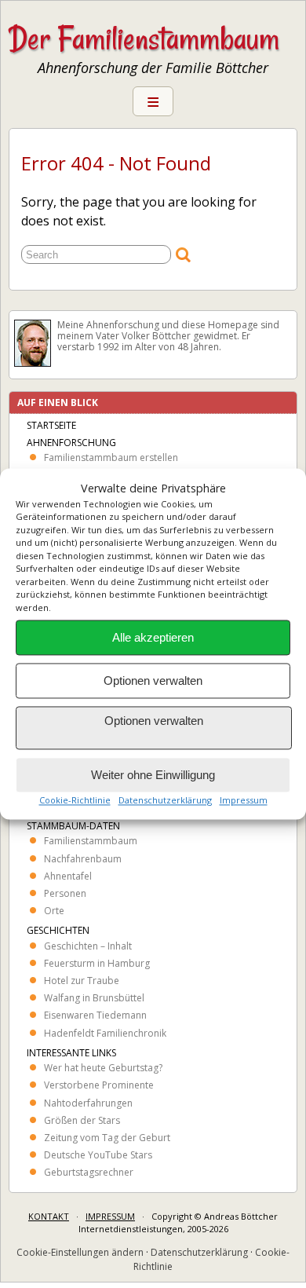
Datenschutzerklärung (165, 801)
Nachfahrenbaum (83, 858)
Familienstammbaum (90, 840)
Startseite (51, 425)
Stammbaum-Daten (73, 825)
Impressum (244, 801)
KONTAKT (48, 1216)
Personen (65, 893)
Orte (54, 910)
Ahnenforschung (71, 442)
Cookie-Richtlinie (75, 801)
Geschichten (58, 930)
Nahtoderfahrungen (88, 1103)
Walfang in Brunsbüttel (94, 997)
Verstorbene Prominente (99, 1085)
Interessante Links (71, 1052)
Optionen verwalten (153, 680)
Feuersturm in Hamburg (97, 963)
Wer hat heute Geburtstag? (103, 1067)
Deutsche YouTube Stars (98, 1155)
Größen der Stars (82, 1120)
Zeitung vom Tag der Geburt (107, 1137)
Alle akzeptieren (153, 637)
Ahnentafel (68, 876)
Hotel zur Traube (81, 980)
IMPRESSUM (110, 1216)
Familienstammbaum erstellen (111, 457)
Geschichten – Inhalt (88, 946)
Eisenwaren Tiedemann (95, 1015)
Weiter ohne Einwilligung (153, 774)
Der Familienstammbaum (144, 38)
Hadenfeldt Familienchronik (105, 1033)
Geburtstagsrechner (88, 1172)
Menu (153, 101)
